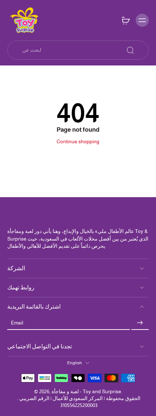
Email (17, 323)
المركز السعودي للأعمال (78, 398)
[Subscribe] (140, 323)
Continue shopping (78, 141)
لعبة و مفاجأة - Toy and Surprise (86, 391)
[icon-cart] (126, 20)
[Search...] (130, 50)
